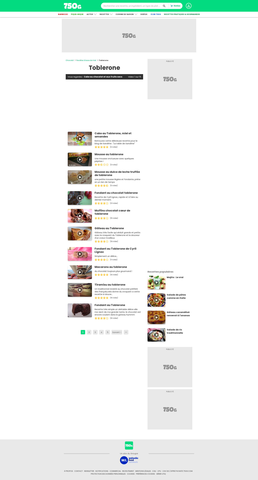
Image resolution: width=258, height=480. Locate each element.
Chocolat (70, 60)
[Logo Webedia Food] (129, 460)
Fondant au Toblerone (110, 305)
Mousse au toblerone (109, 154)
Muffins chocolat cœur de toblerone (112, 212)
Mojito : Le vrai (175, 277)
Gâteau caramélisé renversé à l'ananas (178, 314)
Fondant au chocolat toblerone (116, 192)
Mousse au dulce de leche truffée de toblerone (117, 173)
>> (126, 332)
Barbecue (63, 14)
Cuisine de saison (125, 14)
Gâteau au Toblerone (109, 228)
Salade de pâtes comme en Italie (176, 296)
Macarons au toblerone (111, 267)
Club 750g (156, 14)
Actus (90, 14)
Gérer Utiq (161, 474)
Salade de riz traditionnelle (175, 331)
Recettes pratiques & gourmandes (182, 14)
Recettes (104, 14)
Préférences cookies (145, 474)
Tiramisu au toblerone (110, 284)
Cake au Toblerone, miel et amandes (113, 135)
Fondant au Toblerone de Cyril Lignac (115, 250)
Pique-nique (77, 14)
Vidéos (143, 14)
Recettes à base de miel (86, 60)
